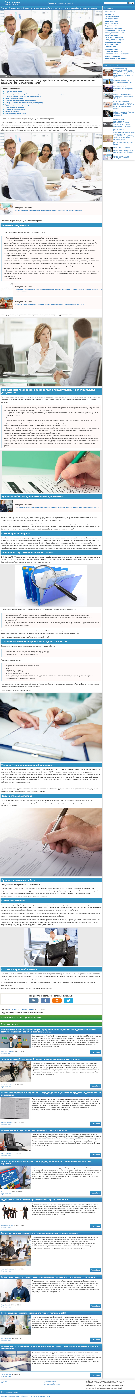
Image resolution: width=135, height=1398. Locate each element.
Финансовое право (112, 21)
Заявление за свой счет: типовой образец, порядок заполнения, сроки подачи (40, 1059)
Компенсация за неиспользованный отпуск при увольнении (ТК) (33, 1313)
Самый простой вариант (14, 98)
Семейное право (111, 35)
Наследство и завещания (114, 40)
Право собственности (113, 51)
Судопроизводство (112, 56)
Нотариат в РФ (110, 47)
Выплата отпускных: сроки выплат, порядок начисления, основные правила (39, 1233)
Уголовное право (111, 44)
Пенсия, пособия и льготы (115, 33)
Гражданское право (112, 16)
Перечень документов (13, 92)
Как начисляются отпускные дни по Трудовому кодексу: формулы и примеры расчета (48, 210)
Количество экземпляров (14, 107)
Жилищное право (112, 19)
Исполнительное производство (117, 54)
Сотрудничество (50, 1381)
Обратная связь (7, 1383)
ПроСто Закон (12, 2)
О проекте (59, 3)
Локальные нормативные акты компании (20, 100)
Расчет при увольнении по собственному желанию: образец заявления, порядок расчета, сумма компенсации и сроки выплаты (58, 290)
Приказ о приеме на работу (15, 109)
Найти (130, 3)
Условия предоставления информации (15, 1396)
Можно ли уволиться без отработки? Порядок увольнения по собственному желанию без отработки (46, 1162)
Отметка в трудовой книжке (15, 114)
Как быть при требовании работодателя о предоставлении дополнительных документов (37, 94)
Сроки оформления (12, 111)
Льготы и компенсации (114, 37)
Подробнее (95, 1052)
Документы (109, 14)
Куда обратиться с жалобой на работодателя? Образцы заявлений (34, 1199)
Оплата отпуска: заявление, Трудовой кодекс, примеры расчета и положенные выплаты (49, 304)
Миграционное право (113, 28)
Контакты (69, 3)
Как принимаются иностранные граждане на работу (24, 103)
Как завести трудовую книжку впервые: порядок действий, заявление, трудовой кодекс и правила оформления (51, 1093)
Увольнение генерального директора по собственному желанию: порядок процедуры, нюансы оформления (57, 507)
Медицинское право (113, 42)
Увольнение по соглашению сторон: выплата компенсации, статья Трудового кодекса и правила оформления (49, 1347)
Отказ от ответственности (40, 1396)
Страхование (110, 12)
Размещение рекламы (52, 1383)
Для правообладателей (52, 1384)
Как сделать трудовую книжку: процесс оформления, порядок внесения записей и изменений (48, 1277)
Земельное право (112, 49)
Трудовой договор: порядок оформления (20, 105)
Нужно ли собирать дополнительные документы (23, 96)
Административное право (115, 30)
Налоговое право (111, 23)
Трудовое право (6, 1053)
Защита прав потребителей (116, 58)
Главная (51, 3)
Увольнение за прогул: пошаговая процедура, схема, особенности (34, 1130)
